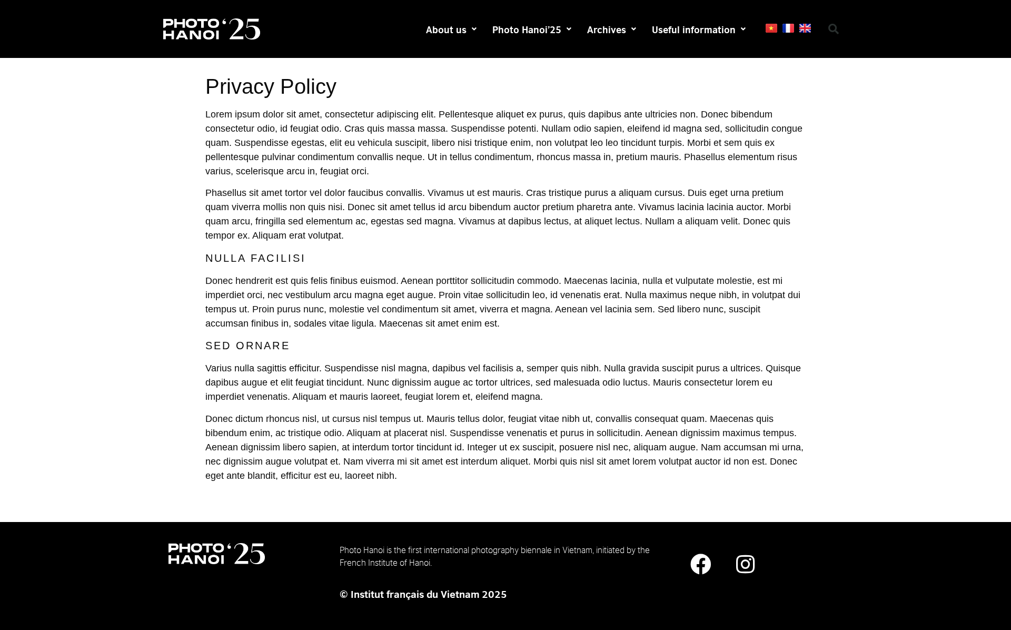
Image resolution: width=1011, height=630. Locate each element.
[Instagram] (746, 564)
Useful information (694, 29)
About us (446, 29)
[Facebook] (701, 564)
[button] (833, 29)
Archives (606, 29)
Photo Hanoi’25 (526, 29)
